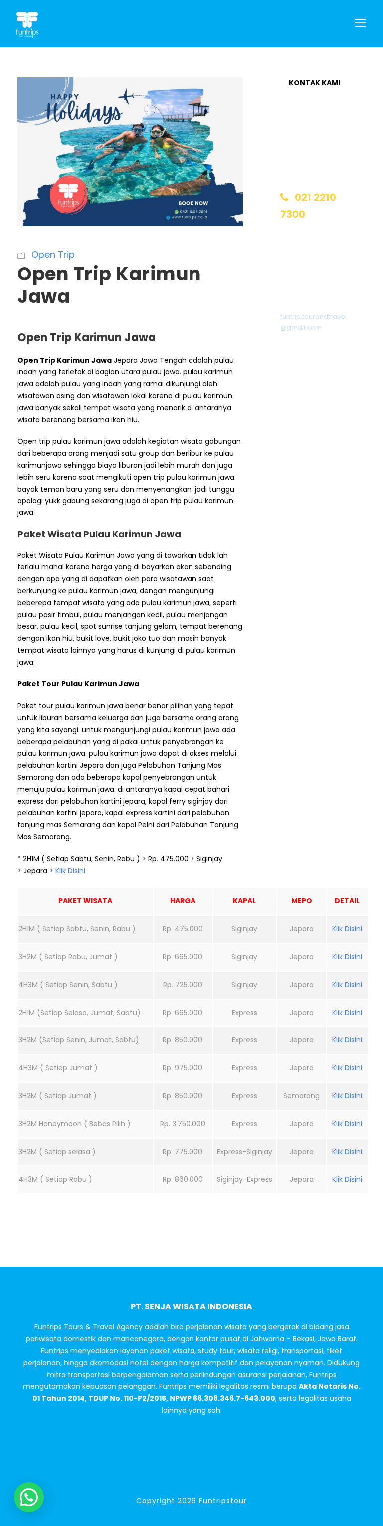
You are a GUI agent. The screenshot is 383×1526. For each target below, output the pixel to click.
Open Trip (53, 254)
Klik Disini (70, 871)
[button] (29, 1497)
